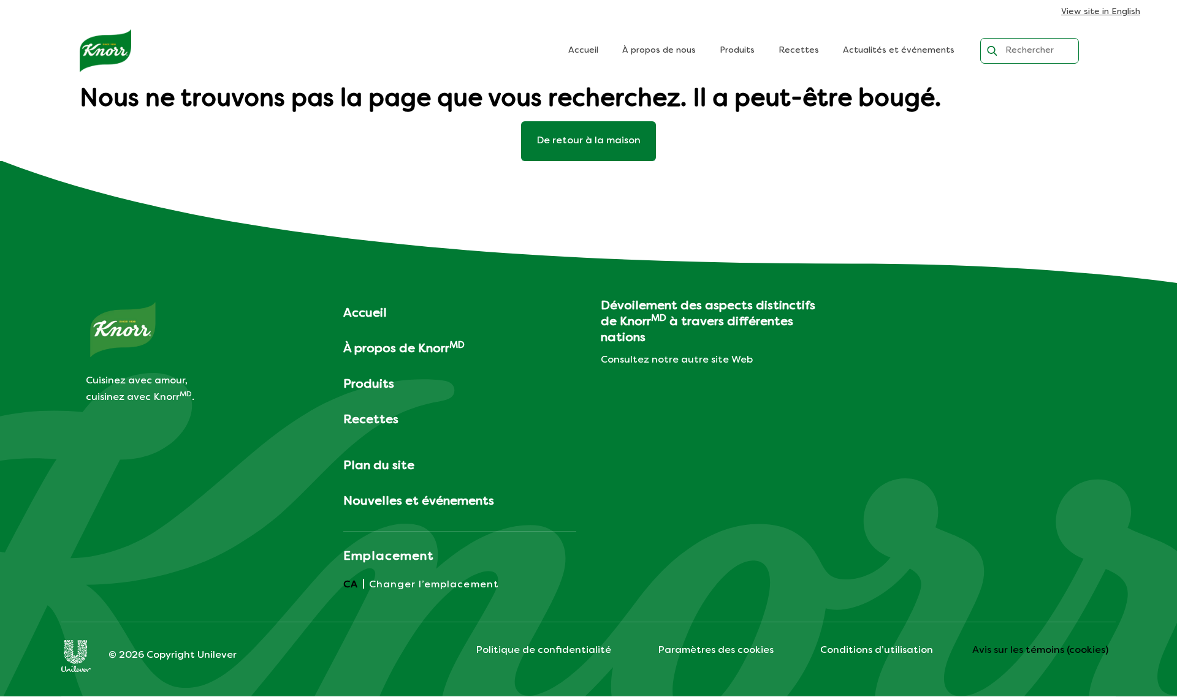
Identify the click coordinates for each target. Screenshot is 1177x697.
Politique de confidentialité (543, 650)
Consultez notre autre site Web (677, 360)
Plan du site (378, 466)
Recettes (799, 51)
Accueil (583, 51)
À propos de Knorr (404, 348)
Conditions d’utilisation (876, 650)
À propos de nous (659, 51)
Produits (737, 51)
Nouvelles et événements (418, 501)
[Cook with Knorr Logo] (105, 50)
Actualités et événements (898, 51)
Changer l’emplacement (434, 585)
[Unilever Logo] (76, 656)
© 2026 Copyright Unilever (173, 655)
